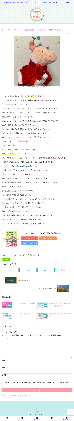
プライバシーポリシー (37, 415)
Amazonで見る (48, 238)
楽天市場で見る (30, 238)
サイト (4, 375)
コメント (6, 338)
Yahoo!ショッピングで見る (30, 243)
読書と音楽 (7, 259)
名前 (4, 360)
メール (5, 368)
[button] (63, 270)
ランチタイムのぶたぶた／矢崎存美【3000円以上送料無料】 (42, 233)
